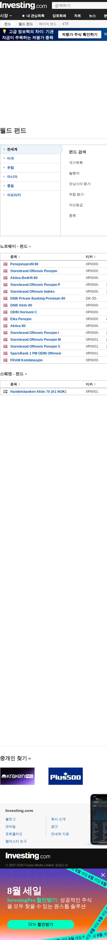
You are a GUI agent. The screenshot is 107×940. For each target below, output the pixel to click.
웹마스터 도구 (16, 841)
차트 (77, 16)
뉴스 (92, 16)
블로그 (10, 819)
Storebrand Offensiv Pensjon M (35, 340)
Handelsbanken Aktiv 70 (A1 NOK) (38, 392)
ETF (65, 24)
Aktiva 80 (18, 326)
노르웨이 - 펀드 (14, 246)
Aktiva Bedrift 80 (24, 278)
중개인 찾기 (13, 758)
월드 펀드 (26, 24)
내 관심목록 (35, 16)
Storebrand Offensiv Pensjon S (35, 346)
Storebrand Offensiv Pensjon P (35, 285)
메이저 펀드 (48, 24)
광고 (54, 827)
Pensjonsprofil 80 (24, 264)
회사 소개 (58, 819)
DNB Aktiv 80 (21, 305)
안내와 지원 (60, 834)
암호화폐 (59, 16)
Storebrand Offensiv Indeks (32, 292)
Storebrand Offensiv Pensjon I (34, 333)
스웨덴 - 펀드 (12, 373)
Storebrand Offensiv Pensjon (33, 271)
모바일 (10, 827)
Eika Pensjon (20, 319)
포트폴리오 (14, 834)
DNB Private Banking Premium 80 (37, 298)
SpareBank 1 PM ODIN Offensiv (35, 353)
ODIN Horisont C (23, 312)
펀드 (7, 24)
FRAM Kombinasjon (26, 360)
